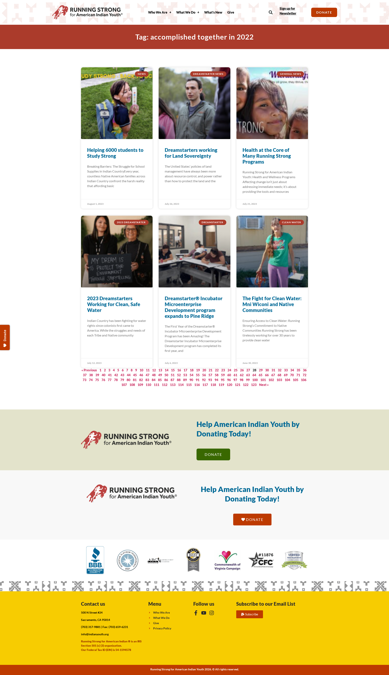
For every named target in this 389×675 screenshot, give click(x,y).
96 (229, 380)
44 (128, 375)
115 (189, 385)
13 (160, 370)
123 (253, 385)
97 (235, 380)
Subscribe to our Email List (265, 604)
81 (135, 380)
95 (222, 380)
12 (154, 370)
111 (156, 385)
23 (223, 370)
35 (298, 370)
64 (254, 375)
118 (213, 385)
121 (237, 385)
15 (173, 370)
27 (248, 370)
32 (279, 370)
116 (197, 385)
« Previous (89, 370)
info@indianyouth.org (95, 634)
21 (210, 370)
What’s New (213, 12)
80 (128, 380)
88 (179, 380)
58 (216, 375)
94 (216, 380)
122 (245, 385)
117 (205, 385)
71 (298, 375)
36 (305, 370)
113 (172, 385)
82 (141, 380)
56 (204, 375)
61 (235, 375)
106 (303, 380)
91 (197, 380)
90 (191, 380)
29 (261, 370)
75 (97, 380)
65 (260, 375)
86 (166, 380)
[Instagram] (211, 612)
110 (148, 385)
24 (229, 370)
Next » (264, 385)
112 (164, 385)
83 (147, 380)
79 (122, 380)
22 (217, 370)
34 (292, 370)
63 (248, 375)
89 (185, 380)
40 (103, 375)
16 (179, 370)
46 (141, 375)
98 (241, 380)
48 (154, 375)
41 (110, 375)
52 (179, 375)
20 (204, 370)
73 (84, 380)
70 (292, 375)
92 (204, 380)
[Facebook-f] (195, 612)
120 (229, 385)
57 (210, 375)
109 (140, 385)
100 (255, 380)
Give (230, 12)
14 (166, 370)
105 (295, 380)
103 (279, 380)
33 (286, 370)
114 (181, 385)
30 (267, 370)
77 (109, 380)
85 (160, 380)
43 (122, 375)
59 (223, 375)
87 (172, 380)
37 (85, 375)
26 (242, 370)
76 (103, 380)
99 (248, 380)
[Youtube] (203, 612)
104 (287, 380)
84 (153, 380)
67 (273, 375)
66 (267, 375)
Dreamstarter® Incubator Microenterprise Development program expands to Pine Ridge (193, 307)
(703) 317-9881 (90, 627)
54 (191, 375)
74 (91, 380)
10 (141, 370)
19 (198, 370)
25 (235, 370)
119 (221, 385)
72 (304, 375)
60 (229, 375)
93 (210, 380)
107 (124, 385)
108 (132, 385)
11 (148, 370)
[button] (271, 12)
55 (198, 375)
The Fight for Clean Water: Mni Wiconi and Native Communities (272, 304)
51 (172, 375)
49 (160, 375)
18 (191, 370)
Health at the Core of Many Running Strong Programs (267, 156)
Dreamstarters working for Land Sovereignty (191, 153)
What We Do (185, 12)
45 (135, 375)
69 (285, 375)
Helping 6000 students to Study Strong (115, 153)
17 (185, 370)
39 (97, 375)
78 (116, 380)
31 (273, 370)
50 (166, 375)
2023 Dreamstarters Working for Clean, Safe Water (113, 304)
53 (185, 375)
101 (263, 380)
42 (116, 375)
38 (91, 375)
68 (279, 375)
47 (147, 375)
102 (271, 380)
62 (242, 375)
